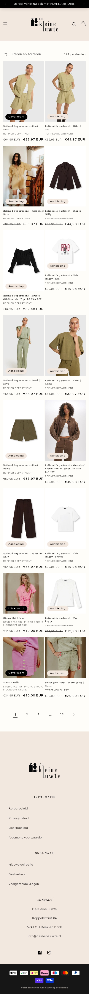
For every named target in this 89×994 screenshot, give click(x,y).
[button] (5, 24)
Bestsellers (17, 874)
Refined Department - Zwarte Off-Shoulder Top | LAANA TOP (22, 297)
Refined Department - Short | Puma (21, 467)
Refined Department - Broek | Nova (21, 382)
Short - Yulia (11, 682)
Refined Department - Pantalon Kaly (23, 555)
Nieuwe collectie (21, 864)
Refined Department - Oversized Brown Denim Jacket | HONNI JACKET (65, 468)
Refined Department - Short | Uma (21, 128)
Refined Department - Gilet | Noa (63, 127)
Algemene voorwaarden (26, 837)
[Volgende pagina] (73, 714)
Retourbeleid (18, 808)
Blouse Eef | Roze (13, 618)
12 (62, 714)
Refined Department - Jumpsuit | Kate (23, 212)
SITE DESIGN (62, 988)
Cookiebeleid (18, 827)
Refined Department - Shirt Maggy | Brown (62, 555)
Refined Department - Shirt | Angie (63, 382)
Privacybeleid (19, 818)
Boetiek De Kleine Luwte (41, 988)
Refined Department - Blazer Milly (63, 212)
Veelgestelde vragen (24, 884)
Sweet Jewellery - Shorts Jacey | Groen (64, 684)
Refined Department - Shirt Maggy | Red (62, 277)
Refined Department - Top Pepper (61, 619)
